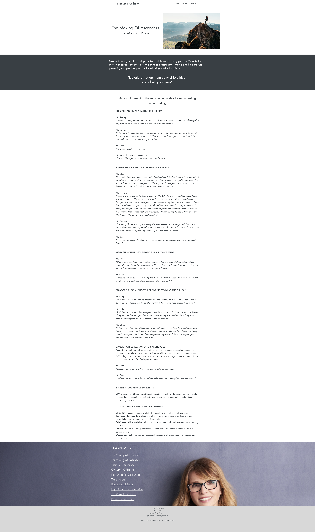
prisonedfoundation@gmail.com (157, 515)
